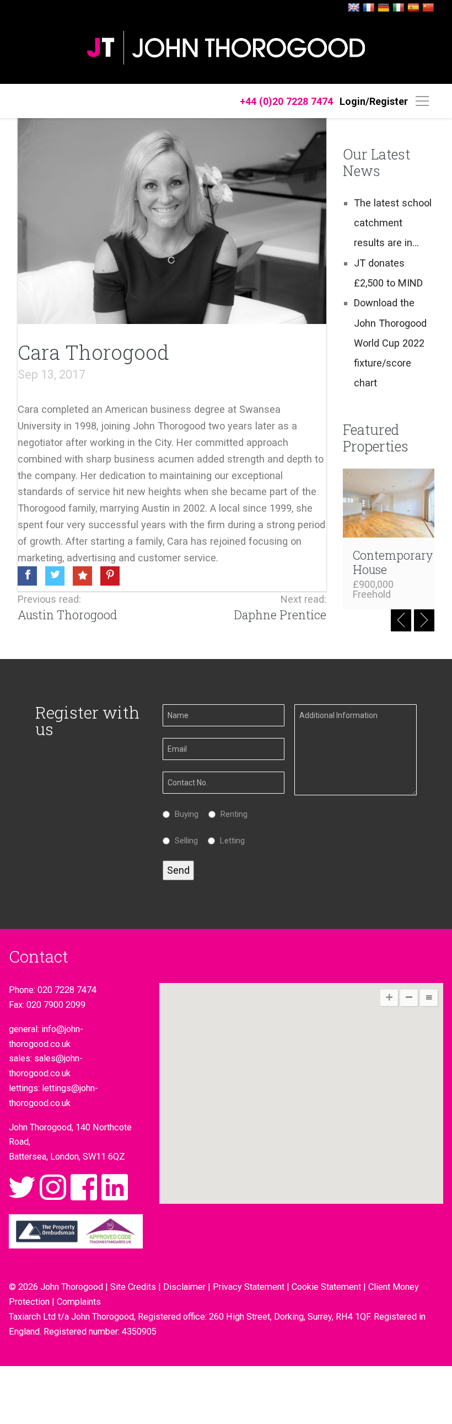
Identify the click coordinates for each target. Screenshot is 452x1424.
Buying (184, 814)
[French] (369, 8)
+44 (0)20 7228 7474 (286, 101)
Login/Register (374, 101)
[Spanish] (413, 8)
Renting (231, 814)
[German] (384, 8)
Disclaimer (184, 1287)
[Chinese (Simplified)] (428, 8)
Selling (183, 841)
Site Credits (133, 1287)
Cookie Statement (326, 1287)
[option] (389, 539)
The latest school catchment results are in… (393, 223)
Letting (229, 841)
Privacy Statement (248, 1287)
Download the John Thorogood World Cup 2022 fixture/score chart (390, 343)
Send (178, 870)
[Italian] (398, 8)
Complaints (79, 1302)
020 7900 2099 (55, 1005)
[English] (354, 8)
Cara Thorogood (93, 352)
